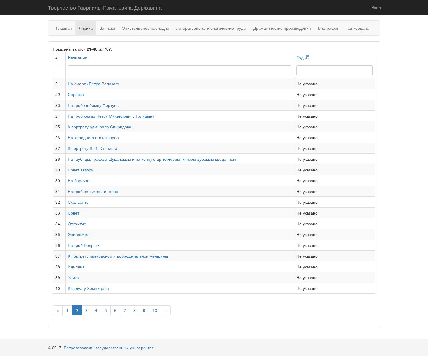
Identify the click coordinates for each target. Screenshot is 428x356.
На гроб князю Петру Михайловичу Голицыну (111, 116)
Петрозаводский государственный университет (108, 347)
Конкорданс (357, 28)
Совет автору (80, 170)
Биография (328, 28)
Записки (107, 28)
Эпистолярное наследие (145, 28)
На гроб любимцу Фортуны (93, 105)
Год (300, 57)
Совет (73, 213)
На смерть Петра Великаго (93, 83)
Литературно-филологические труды (211, 28)
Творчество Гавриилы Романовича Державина (105, 7)
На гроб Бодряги (84, 245)
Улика (73, 277)
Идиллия (76, 267)
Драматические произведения (282, 28)
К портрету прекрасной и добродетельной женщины (118, 256)
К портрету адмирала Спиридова (99, 127)
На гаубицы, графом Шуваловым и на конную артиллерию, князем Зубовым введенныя (152, 159)
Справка (76, 94)
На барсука (78, 180)
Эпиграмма (79, 234)
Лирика (86, 28)
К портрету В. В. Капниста (92, 148)
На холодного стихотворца (93, 137)
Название (77, 57)
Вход (376, 7)
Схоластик (78, 202)
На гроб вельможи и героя (93, 191)
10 (155, 310)
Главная (64, 28)
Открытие (77, 223)
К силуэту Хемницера (88, 288)
